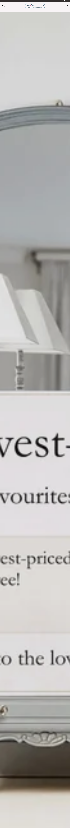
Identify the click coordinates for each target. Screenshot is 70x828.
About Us (3, 0)
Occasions (63, 10)
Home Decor (35, 10)
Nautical (41, 10)
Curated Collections (27, 10)
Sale (58, 10)
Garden (50, 10)
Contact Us (9, 0)
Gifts (55, 10)
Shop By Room (8, 10)
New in (14, 10)
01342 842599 (6, 6)
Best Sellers (19, 10)
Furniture (46, 10)
